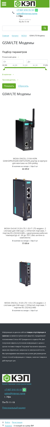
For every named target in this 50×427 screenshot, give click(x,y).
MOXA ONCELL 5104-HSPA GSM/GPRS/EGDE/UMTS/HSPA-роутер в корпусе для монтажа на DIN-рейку (25, 160)
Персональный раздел (13, 407)
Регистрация (17, 422)
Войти (7, 422)
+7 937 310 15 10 (25, 10)
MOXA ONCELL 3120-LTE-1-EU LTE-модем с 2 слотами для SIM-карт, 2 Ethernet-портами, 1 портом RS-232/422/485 (25, 305)
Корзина (8, 425)
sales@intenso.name (27, 13)
